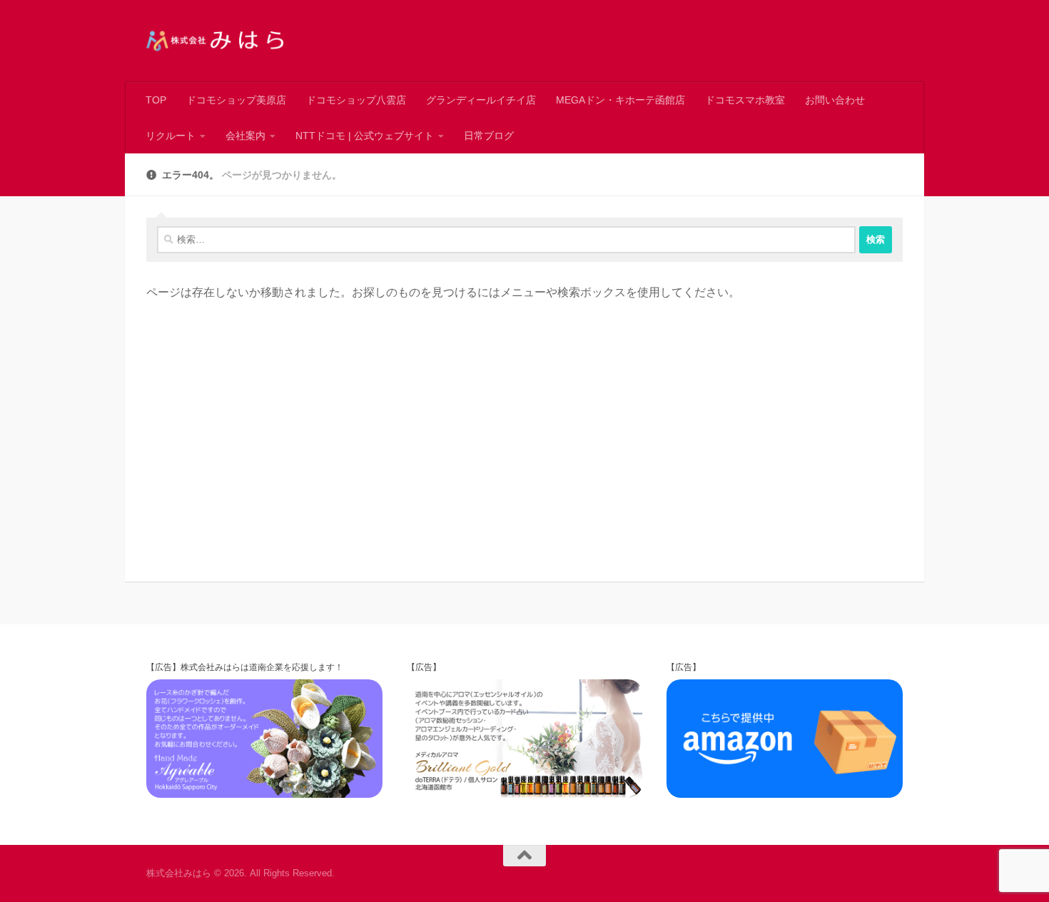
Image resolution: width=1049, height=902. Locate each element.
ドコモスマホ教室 (745, 100)
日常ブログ (489, 135)
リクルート (171, 135)
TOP (156, 100)
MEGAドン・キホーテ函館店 (620, 100)
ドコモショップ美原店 (236, 100)
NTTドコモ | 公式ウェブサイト (364, 135)
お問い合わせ (835, 100)
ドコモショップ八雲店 (356, 100)
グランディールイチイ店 (481, 100)
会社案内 (245, 135)
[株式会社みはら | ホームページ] (214, 41)
